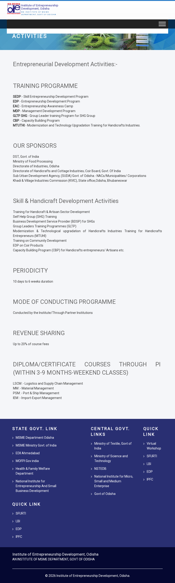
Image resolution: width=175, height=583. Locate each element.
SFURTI (21, 513)
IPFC (19, 536)
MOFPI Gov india (27, 461)
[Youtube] (151, 554)
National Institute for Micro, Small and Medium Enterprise (113, 481)
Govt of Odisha (105, 494)
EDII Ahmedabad (28, 453)
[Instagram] (143, 554)
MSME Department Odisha (35, 437)
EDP (19, 529)
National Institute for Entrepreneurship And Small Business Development (36, 486)
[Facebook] (130, 554)
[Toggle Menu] (162, 24)
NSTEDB (100, 468)
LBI (18, 521)
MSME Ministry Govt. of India (36, 445)
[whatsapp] (159, 554)
